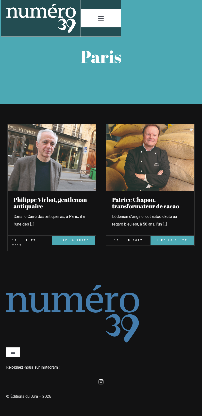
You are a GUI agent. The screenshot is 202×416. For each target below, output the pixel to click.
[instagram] (101, 382)
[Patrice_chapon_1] (150, 126)
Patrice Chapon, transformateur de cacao (145, 203)
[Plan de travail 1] (40, 5)
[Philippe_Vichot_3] (52, 126)
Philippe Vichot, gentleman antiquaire (50, 203)
